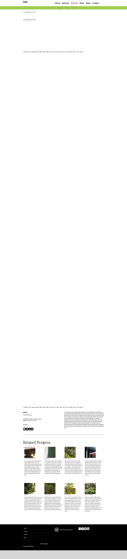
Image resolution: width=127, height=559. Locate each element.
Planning (29, 420)
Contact (25, 534)
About (25, 528)
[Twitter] (27, 429)
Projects (25, 531)
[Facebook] (24, 429)
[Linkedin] (29, 429)
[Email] (32, 429)
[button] (101, 3)
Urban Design (34, 420)
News (25, 537)
